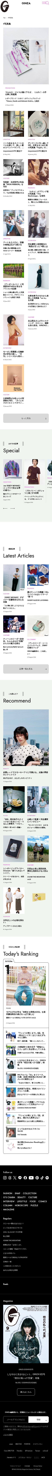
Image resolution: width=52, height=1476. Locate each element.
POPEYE (27, 1444)
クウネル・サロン (25, 1457)
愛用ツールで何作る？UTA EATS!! (15, 1257)
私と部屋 (6, 1236)
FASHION (7, 1193)
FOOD (33, 1201)
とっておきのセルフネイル (12, 1228)
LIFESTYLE (22, 1201)
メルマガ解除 (8, 1435)
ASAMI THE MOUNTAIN (12, 1240)
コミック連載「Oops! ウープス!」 (15, 1249)
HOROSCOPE (21, 1205)
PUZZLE (34, 1205)
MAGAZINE (8, 1209)
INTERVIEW (8, 1201)
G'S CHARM (9, 1197)
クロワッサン (38, 1444)
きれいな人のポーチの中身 (12, 1232)
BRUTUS (19, 1444)
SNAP (17, 1193)
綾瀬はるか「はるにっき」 (12, 1245)
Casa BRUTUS (9, 1451)
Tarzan (37, 1451)
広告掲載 (27, 1466)
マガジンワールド (15, 1466)
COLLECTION (29, 1193)
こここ (36, 1457)
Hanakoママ (11, 1457)
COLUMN (7, 1205)
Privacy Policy (38, 1466)
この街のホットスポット (12, 1266)
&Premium (28, 1451)
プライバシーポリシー (30, 1426)
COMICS (42, 1201)
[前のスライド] (5, 508)
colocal (45, 1451)
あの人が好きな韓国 (10, 1270)
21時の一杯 (7, 1262)
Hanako (19, 1451)
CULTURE (32, 1197)
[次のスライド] (9, 508)
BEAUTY (22, 1197)
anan (11, 1444)
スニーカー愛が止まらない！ (13, 1223)
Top (4, 17)
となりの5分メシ (9, 1253)
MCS (43, 1457)
